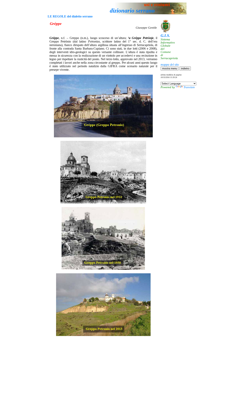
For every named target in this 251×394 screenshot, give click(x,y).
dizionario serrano (132, 10)
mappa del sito (170, 64)
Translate (189, 87)
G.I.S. (165, 35)
